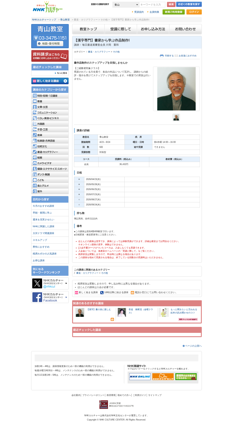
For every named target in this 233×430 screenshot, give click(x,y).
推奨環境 (111, 395)
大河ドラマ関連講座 (43, 233)
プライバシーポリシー (93, 395)
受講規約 (139, 12)
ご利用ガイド (139, 395)
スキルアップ (40, 240)
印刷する (169, 56)
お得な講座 (39, 260)
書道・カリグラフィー (99, 52)
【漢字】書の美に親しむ (100, 309)
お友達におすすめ (187, 56)
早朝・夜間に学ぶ (42, 212)
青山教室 (65, 19)
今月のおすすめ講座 (43, 206)
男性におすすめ (41, 246)
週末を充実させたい (43, 219)
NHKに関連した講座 (43, 226)
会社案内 (75, 395)
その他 (116, 52)
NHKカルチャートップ (44, 19)
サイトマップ (155, 395)
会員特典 (154, 12)
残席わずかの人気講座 (45, 253)
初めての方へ (124, 395)
